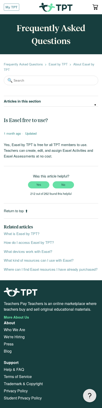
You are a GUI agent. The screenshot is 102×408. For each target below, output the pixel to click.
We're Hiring (14, 336)
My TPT (11, 7)
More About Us (16, 317)
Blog (8, 351)
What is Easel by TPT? (21, 233)
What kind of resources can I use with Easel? (39, 260)
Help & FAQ (14, 369)
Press (9, 344)
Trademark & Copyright (23, 383)
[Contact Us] (89, 395)
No (63, 185)
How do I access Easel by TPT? (29, 242)
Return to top (14, 210)
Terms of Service (18, 376)
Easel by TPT (58, 64)
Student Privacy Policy (23, 398)
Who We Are (14, 329)
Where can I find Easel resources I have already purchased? (50, 269)
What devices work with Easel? (28, 251)
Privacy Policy (16, 390)
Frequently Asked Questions (23, 64)
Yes (38, 185)
